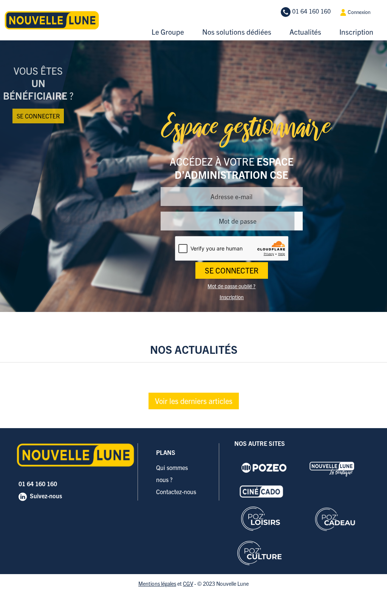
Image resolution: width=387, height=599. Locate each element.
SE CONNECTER (232, 270)
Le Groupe (168, 31)
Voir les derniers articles (193, 400)
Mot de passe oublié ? (231, 286)
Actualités (305, 31)
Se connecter (38, 116)
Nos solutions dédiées (236, 31)
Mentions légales (157, 583)
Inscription (356, 31)
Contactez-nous (176, 491)
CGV (188, 583)
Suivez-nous (46, 495)
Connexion (358, 12)
